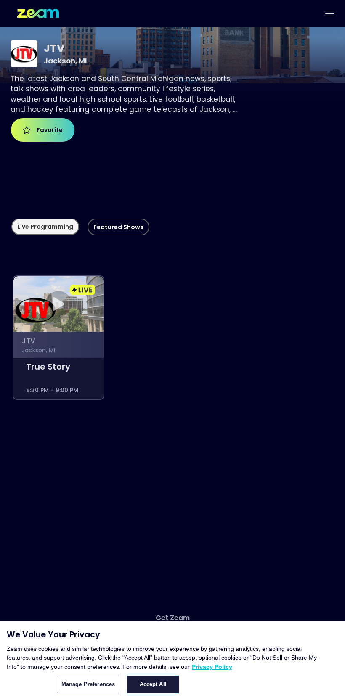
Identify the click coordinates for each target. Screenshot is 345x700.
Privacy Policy (212, 666)
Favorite (48, 130)
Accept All (153, 684)
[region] (172, 660)
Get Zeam (173, 618)
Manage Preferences (88, 684)
